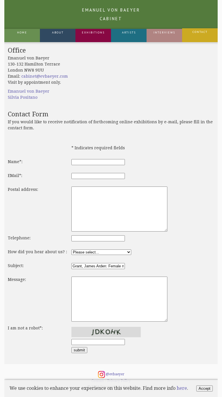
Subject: (16, 265)
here (182, 388)
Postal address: (23, 189)
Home (22, 32)
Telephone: (19, 238)
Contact (200, 32)
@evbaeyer (114, 374)
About (58, 32)
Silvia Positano (23, 97)
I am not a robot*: (25, 328)
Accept (204, 388)
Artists (129, 32)
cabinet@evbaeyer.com (44, 76)
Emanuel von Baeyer (111, 14)
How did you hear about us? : (37, 251)
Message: (17, 279)
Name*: (15, 161)
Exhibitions (93, 32)
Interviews (164, 32)
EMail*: (15, 175)
